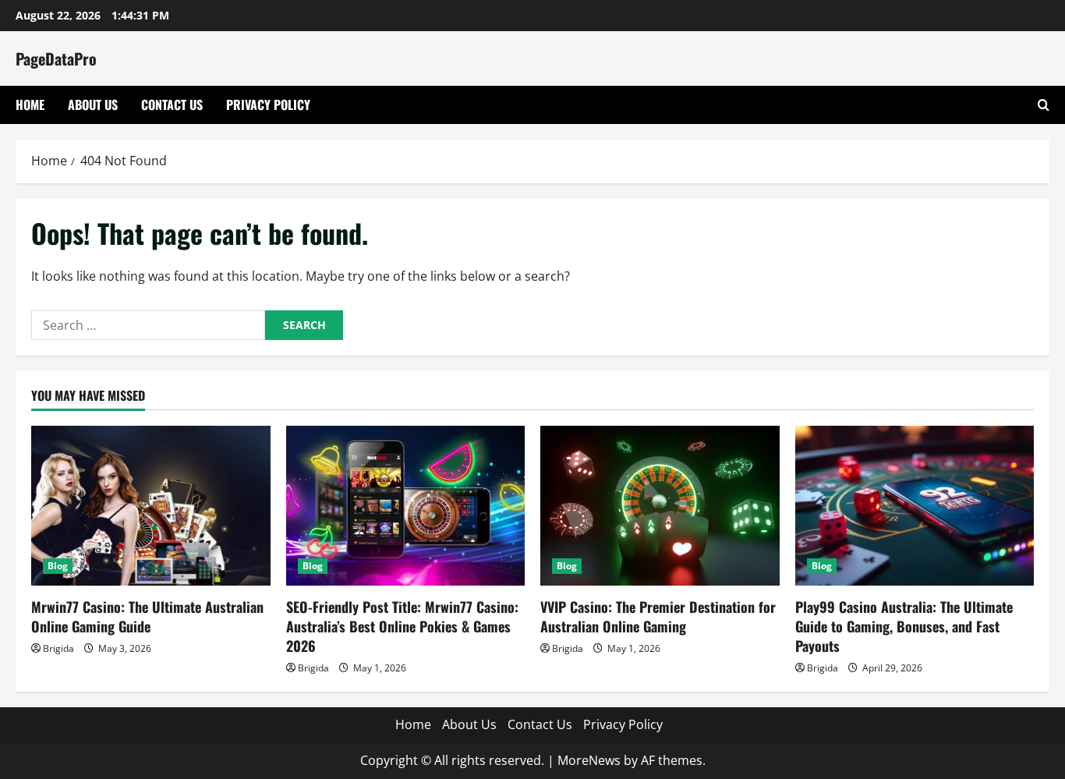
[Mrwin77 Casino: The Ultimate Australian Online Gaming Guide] (151, 505)
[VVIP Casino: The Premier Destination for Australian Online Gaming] (660, 505)
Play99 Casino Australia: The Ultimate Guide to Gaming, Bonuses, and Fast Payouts (904, 626)
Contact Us (172, 104)
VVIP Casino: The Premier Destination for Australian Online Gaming (658, 616)
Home (30, 104)
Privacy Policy (268, 104)
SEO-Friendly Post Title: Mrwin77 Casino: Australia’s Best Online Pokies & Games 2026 (402, 626)
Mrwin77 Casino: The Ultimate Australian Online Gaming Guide (147, 616)
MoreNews (589, 760)
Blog (58, 565)
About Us (93, 104)
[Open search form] (1043, 105)
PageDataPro (56, 58)
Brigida (58, 648)
